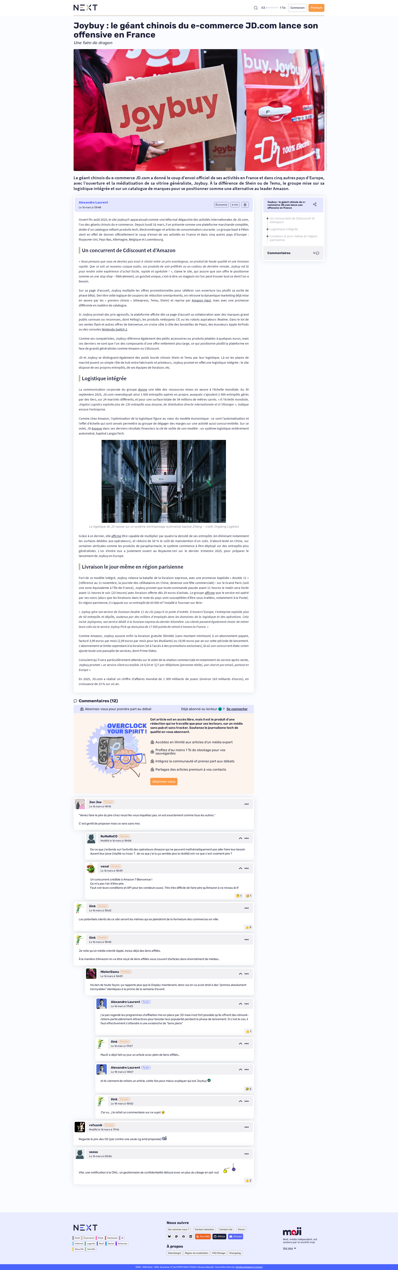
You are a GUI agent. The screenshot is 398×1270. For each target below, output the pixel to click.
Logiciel (91, 1243)
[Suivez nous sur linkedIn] (190, 1236)
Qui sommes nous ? (178, 1229)
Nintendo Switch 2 (114, 329)
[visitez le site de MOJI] (292, 1234)
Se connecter (237, 709)
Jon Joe (95, 802)
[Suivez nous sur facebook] (183, 1236)
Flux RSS (205, 1236)
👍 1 (248, 1031)
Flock (100, 1238)
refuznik (95, 1125)
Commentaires (278, 253)
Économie (89, 1238)
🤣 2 (248, 1089)
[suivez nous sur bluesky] (169, 1236)
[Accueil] (85, 8)
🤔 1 (238, 896)
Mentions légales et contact (249, 1267)
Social (111, 1243)
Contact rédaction (204, 1229)
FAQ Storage (218, 1253)
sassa (93, 1152)
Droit (77, 1238)
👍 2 (248, 1180)
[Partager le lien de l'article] (315, 204)
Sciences (122, 1243)
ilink (92, 906)
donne (142, 389)
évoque (97, 428)
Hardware (112, 1238)
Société (91, 1249)
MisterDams (110, 972)
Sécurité (79, 1249)
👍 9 (248, 927)
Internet (79, 1243)
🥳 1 (248, 896)
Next (101, 1243)
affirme (116, 536)
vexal (105, 866)
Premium (316, 8)
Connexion (297, 8)
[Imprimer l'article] (245, 205)
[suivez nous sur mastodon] (176, 1236)
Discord (238, 1236)
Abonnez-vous (163, 781)
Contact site (226, 1229)
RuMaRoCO (109, 836)
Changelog (235, 1253)
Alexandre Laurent (93, 202)
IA (122, 1238)
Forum (241, 1229)
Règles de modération (196, 1253)
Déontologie (174, 1253)
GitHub (221, 1236)
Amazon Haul (201, 300)
